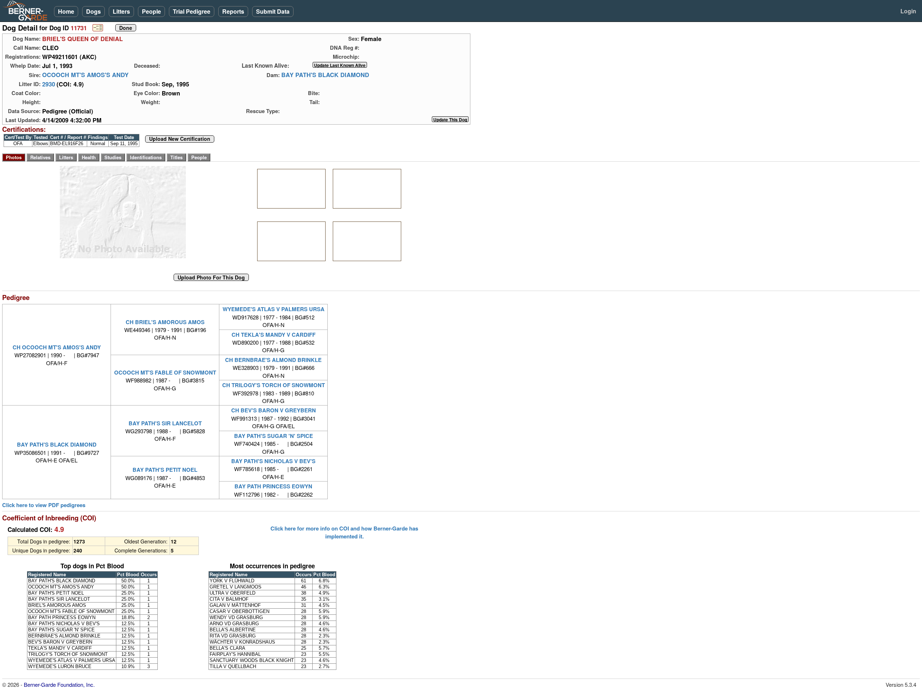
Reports (233, 11)
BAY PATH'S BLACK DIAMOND (325, 75)
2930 (48, 84)
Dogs (93, 11)
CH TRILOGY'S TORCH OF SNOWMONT (273, 385)
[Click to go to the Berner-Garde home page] (27, 10)
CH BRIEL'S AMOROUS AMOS (165, 322)
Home (66, 11)
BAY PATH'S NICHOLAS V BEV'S (273, 461)
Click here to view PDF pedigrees (43, 505)
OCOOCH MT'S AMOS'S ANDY (85, 75)
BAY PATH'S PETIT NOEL (165, 470)
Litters (121, 11)
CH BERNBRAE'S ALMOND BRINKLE (273, 360)
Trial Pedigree (191, 11)
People (151, 11)
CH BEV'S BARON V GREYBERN (273, 410)
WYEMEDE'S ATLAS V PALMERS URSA (274, 309)
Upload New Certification (179, 139)
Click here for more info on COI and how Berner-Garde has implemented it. (344, 532)
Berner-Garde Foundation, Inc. (59, 684)
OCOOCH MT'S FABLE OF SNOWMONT (165, 372)
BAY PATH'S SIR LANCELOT (165, 423)
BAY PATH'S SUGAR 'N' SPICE (273, 436)
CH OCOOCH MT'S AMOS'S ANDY (57, 347)
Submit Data (273, 11)
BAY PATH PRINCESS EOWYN (273, 486)
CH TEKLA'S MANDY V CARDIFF (273, 335)
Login (908, 11)
